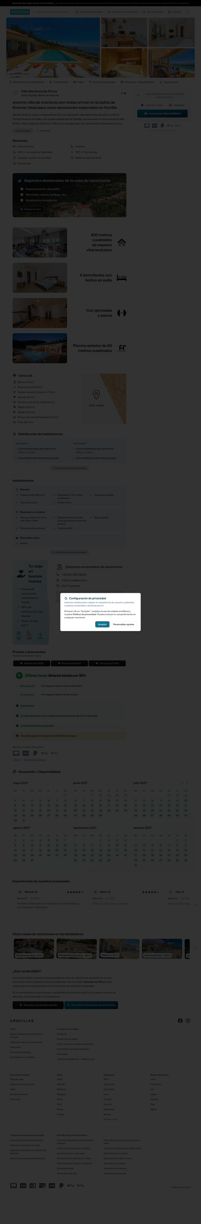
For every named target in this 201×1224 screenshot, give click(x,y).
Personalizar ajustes (123, 624)
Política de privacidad (84, 614)
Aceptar (102, 624)
